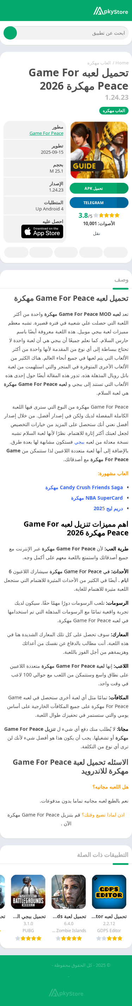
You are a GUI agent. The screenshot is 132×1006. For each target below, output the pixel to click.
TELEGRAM (93, 202)
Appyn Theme (36, 965)
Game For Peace (46, 133)
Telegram (41, 252)
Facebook (115, 252)
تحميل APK (93, 188)
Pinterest (66, 252)
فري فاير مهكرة (86, 976)
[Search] (10, 33)
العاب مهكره (99, 63)
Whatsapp (16, 252)
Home (121, 63)
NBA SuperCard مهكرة (97, 497)
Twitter (91, 252)
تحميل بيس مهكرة (48, 976)
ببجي (79, 441)
